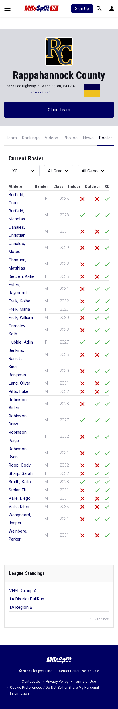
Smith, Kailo (20, 481)
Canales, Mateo (17, 247)
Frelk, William (21, 317)
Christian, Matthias (17, 263)
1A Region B (20, 607)
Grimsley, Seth (17, 329)
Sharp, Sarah (21, 473)
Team (11, 137)
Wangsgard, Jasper (20, 518)
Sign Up (82, 8)
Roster (105, 137)
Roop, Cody (20, 465)
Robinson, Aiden (18, 403)
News (88, 137)
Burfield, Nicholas (17, 215)
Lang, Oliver (19, 383)
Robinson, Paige (18, 436)
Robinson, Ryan (18, 452)
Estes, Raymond (18, 288)
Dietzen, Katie (21, 276)
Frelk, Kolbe (19, 301)
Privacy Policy (57, 682)
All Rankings (99, 619)
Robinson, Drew (18, 420)
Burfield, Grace (16, 198)
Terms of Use (85, 682)
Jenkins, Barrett (16, 354)
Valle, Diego (20, 498)
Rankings (31, 137)
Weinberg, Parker (18, 535)
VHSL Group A (23, 590)
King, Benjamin (17, 370)
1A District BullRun (26, 599)
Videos (51, 137)
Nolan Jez (90, 671)
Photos (71, 137)
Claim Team (59, 109)
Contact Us (31, 682)
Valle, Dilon (19, 506)
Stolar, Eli (17, 490)
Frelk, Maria (19, 309)
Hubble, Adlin (21, 342)
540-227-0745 (40, 92)
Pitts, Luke (18, 391)
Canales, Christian (17, 231)
